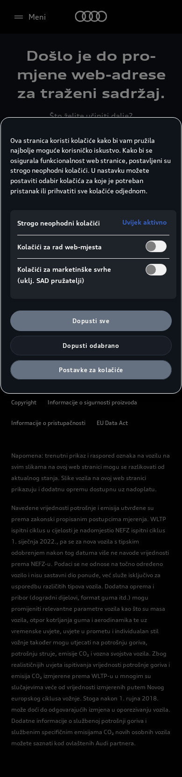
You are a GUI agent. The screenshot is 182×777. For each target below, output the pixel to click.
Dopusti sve (90, 321)
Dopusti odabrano (91, 345)
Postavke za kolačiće (91, 370)
